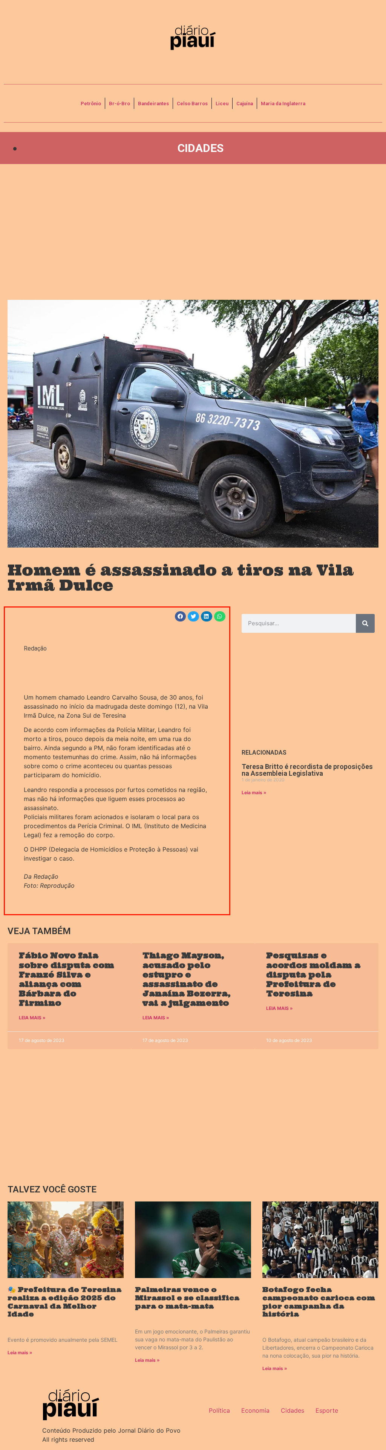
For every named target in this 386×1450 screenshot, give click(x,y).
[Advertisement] (193, 232)
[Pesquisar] (365, 623)
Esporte (327, 1410)
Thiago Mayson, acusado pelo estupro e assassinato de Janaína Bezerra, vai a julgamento (186, 979)
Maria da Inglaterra (283, 103)
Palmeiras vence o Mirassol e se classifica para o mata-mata (187, 1297)
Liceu (222, 103)
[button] (180, 616)
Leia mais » (254, 792)
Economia (255, 1410)
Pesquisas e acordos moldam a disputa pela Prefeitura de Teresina (313, 974)
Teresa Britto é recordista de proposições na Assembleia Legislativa (307, 770)
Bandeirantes (153, 103)
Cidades (201, 148)
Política (219, 1410)
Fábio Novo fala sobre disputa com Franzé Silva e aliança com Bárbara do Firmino (66, 979)
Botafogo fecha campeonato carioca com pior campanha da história (318, 1301)
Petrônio (91, 103)
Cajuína (244, 103)
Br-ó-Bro (119, 103)
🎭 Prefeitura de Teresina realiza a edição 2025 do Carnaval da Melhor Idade (64, 1301)
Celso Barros (192, 103)
